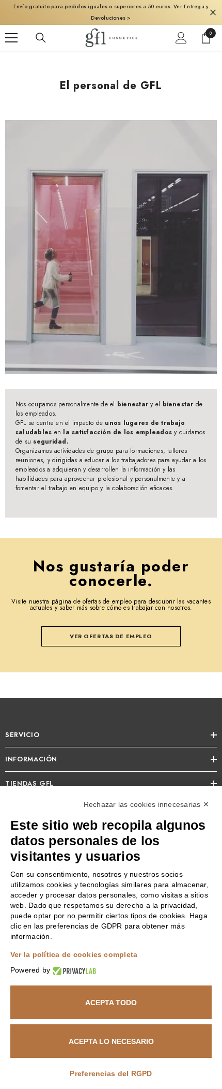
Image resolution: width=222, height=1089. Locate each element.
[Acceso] (181, 37)
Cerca (213, 13)
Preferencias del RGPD (111, 1073)
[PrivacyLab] (73, 970)
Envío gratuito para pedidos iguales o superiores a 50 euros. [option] (111, 12)
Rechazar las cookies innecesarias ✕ (146, 804)
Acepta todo (111, 1002)
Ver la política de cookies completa (73, 954)
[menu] (11, 38)
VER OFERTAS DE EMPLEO (111, 636)
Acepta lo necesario (111, 1041)
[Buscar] (41, 38)
